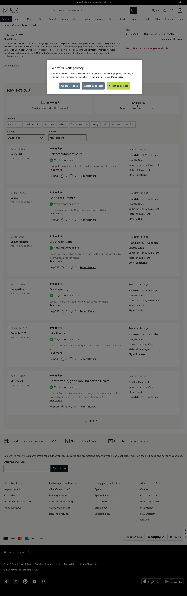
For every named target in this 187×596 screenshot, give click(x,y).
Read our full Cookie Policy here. (106, 77)
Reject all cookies (93, 86)
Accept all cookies (118, 86)
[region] (94, 77)
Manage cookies (69, 86)
